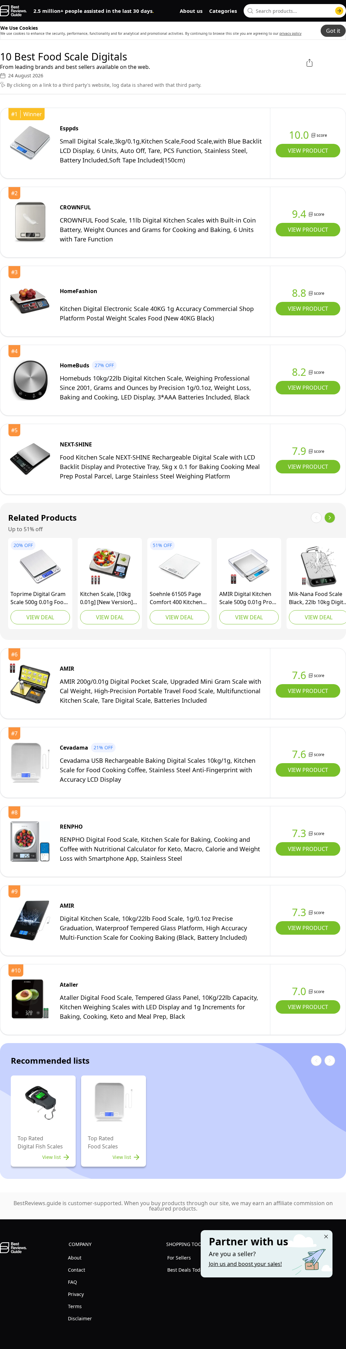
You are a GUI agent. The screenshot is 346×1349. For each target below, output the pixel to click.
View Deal (40, 617)
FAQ (72, 1282)
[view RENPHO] (30, 841)
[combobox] (295, 11)
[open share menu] (309, 63)
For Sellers (179, 1257)
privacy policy (290, 33)
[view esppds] (30, 143)
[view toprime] (40, 566)
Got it (333, 30)
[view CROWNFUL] (30, 222)
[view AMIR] (249, 566)
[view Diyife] (109, 566)
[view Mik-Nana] (318, 566)
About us (191, 10)
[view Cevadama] (30, 762)
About (74, 1257)
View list (51, 1157)
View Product (308, 150)
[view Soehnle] (179, 566)
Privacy (76, 1294)
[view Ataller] (30, 999)
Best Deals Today (186, 1270)
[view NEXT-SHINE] (30, 459)
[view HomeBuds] (30, 380)
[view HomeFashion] (30, 301)
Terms (75, 1306)
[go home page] (13, 10)
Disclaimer (80, 1318)
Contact (76, 1270)
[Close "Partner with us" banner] (326, 1236)
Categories (223, 10)
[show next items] (329, 517)
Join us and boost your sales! (245, 1264)
